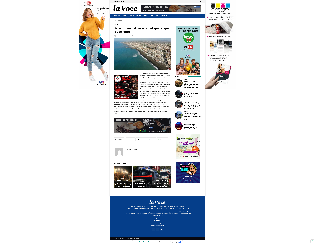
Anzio (122, 178)
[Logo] (125, 8)
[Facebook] (196, 1)
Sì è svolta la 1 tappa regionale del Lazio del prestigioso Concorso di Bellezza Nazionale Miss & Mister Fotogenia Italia (123, 183)
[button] (199, 16)
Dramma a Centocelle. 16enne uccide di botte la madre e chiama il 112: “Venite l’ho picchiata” (191, 127)
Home (115, 20)
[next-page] (117, 191)
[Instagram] (198, 1)
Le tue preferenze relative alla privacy (165, 242)
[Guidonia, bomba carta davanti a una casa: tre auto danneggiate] (142, 177)
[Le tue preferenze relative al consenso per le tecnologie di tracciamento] (312, 241)
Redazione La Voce (123, 35)
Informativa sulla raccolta (142, 242)
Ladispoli (120, 20)
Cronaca (142, 181)
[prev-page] (115, 191)
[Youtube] (200, 1)
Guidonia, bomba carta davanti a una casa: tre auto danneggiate (142, 185)
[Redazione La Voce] (115, 36)
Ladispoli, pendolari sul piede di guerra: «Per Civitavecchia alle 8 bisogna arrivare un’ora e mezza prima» (192, 116)
